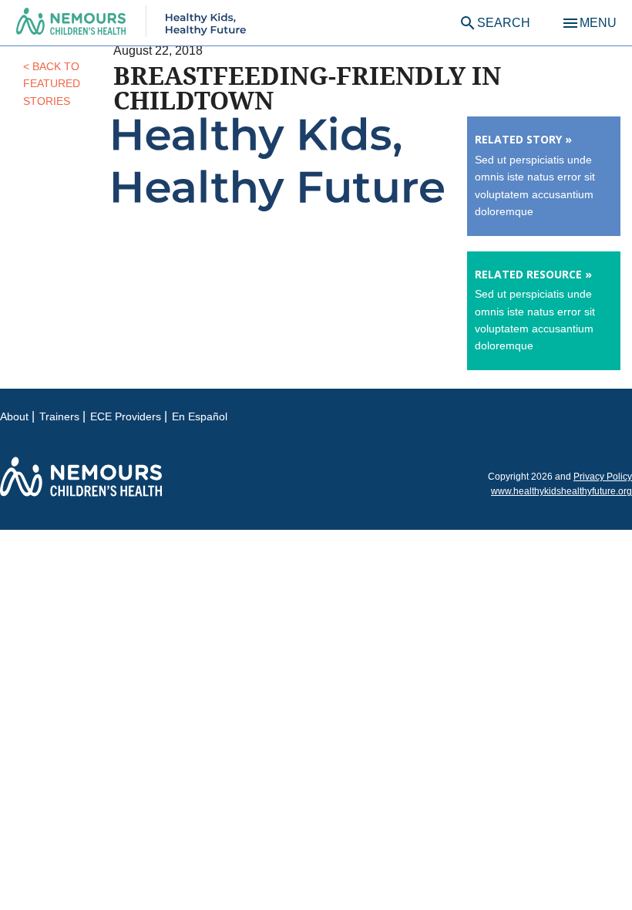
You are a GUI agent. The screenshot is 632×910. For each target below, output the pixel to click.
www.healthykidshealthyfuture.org (561, 491)
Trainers (59, 416)
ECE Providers (125, 416)
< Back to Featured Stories (51, 83)
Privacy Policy (602, 476)
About (14, 416)
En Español (199, 416)
